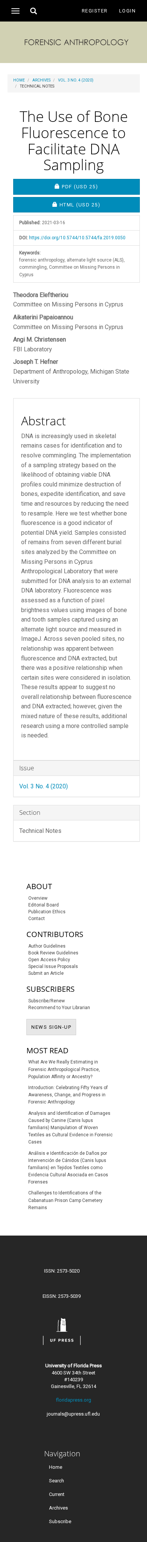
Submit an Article (46, 973)
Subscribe (60, 1521)
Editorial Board (43, 905)
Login (127, 11)
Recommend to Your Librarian (59, 1007)
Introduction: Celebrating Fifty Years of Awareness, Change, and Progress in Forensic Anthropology (68, 1095)
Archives (41, 80)
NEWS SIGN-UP (53, 1027)
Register (95, 11)
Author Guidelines (47, 946)
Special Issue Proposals (53, 966)
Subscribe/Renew (46, 1000)
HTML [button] (99, 205)
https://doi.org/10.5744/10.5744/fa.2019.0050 (77, 237)
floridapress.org (73, 1400)
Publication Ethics (47, 911)
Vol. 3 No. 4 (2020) (75, 80)
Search (56, 1481)
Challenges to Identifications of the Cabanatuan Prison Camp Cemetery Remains (65, 1200)
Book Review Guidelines (53, 953)
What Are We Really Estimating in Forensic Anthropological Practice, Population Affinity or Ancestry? (64, 1069)
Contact (36, 918)
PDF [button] (100, 186)
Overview (37, 898)
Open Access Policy (49, 959)
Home (19, 80)
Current (56, 1494)
